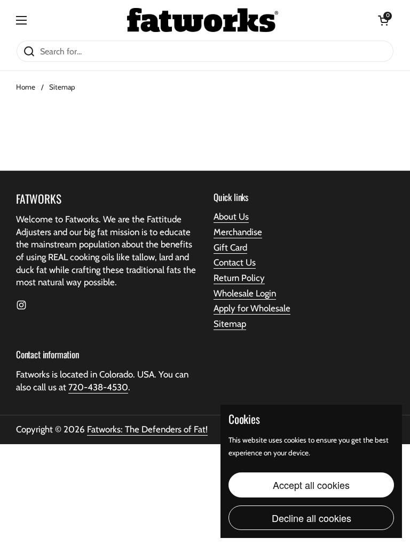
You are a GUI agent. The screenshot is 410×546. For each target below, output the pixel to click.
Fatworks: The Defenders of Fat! (147, 429)
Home (25, 87)
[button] (383, 20)
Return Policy (239, 277)
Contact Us (235, 262)
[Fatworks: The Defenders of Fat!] (202, 20)
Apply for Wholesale (252, 308)
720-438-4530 (98, 387)
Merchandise (238, 232)
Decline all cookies (311, 518)
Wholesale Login (245, 293)
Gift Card (230, 247)
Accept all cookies (311, 485)
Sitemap (230, 323)
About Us (231, 216)
